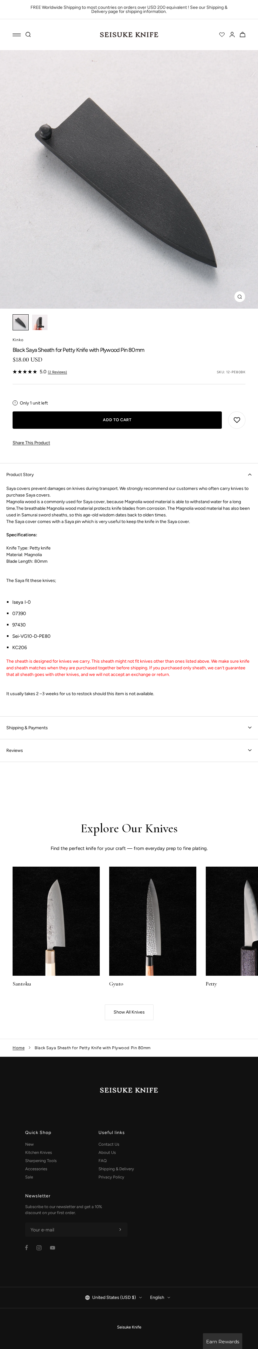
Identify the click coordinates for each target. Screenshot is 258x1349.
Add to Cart (117, 419)
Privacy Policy (111, 1177)
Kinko (18, 340)
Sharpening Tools (41, 1160)
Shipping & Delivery (116, 1168)
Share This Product (31, 442)
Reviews (14, 750)
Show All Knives (129, 1012)
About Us (107, 1152)
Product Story (20, 474)
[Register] (120, 1230)
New (29, 1144)
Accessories (36, 1168)
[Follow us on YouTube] (52, 1247)
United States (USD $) (114, 1297)
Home (19, 1047)
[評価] (222, 35)
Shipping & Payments (27, 727)
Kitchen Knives (38, 1152)
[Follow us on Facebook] (26, 1247)
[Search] (28, 35)
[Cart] (242, 35)
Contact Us (108, 1144)
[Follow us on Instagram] (39, 1247)
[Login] (232, 35)
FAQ (102, 1160)
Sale (29, 1177)
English (157, 1297)
